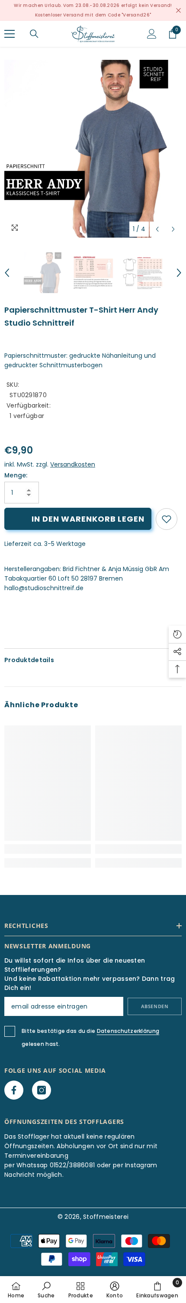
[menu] (9, 34)
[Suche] (34, 34)
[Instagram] (41, 1090)
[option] (93, 149)
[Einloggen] (152, 34)
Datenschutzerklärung (128, 1031)
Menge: (16, 475)
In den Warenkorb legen (88, 518)
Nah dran (178, 10)
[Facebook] (13, 1090)
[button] (157, 229)
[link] (166, 519)
